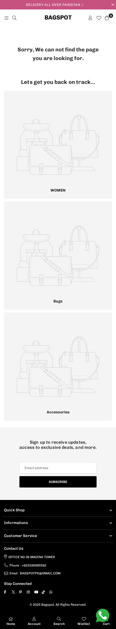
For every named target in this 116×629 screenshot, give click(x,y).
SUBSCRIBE (58, 482)
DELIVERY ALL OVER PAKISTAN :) (54, 5)
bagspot (58, 18)
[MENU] (6, 17)
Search (59, 624)
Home (10, 624)
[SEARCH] (14, 17)
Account (34, 624)
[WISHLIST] (98, 17)
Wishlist (83, 624)
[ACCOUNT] (90, 17)
